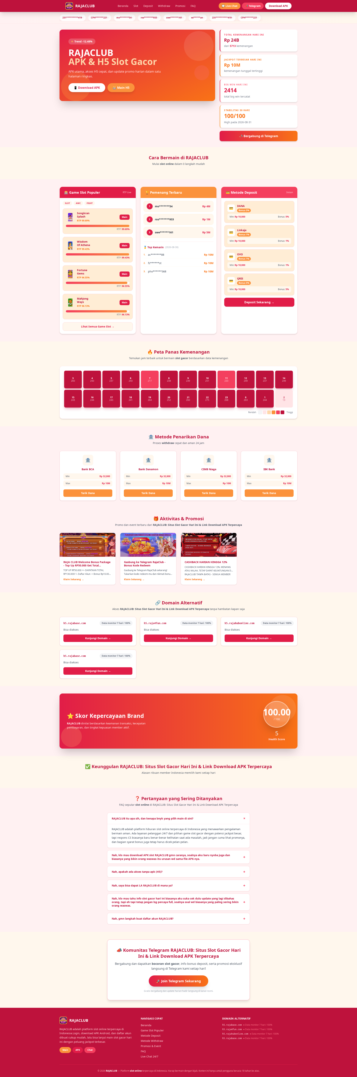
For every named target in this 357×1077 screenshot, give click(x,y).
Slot (136, 6)
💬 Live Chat (229, 6)
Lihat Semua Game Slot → (97, 326)
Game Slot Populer (152, 1030)
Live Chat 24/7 (149, 1056)
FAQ (193, 6)
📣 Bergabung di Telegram (258, 136)
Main (124, 217)
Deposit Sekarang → (259, 302)
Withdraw (164, 6)
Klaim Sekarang (73, 579)
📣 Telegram (253, 6)
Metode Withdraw (152, 1041)
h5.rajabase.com (232, 1025)
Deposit (148, 6)
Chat (90, 1050)
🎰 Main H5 (121, 88)
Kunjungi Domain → (98, 638)
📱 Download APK (87, 88)
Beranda (123, 6)
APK (77, 1050)
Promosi (180, 6)
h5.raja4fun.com (232, 1029)
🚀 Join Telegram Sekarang (178, 981)
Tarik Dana (88, 493)
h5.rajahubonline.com (235, 1034)
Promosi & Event (151, 1046)
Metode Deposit (150, 1035)
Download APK (278, 6)
